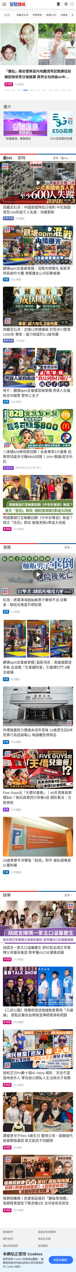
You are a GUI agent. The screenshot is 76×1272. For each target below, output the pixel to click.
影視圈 (8, 84)
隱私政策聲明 (10, 1245)
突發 (6, 279)
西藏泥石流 (22, 15)
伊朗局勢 (37, 15)
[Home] (18, 4)
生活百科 (8, 468)
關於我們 (8, 1238)
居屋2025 (51, 15)
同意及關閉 (60, 1259)
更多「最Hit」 (61, 158)
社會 (6, 742)
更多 (67, 547)
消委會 (64, 15)
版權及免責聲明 (47, 1231)
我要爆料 (43, 1245)
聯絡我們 (8, 1231)
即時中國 (8, 218)
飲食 (6, 809)
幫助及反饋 (44, 1238)
